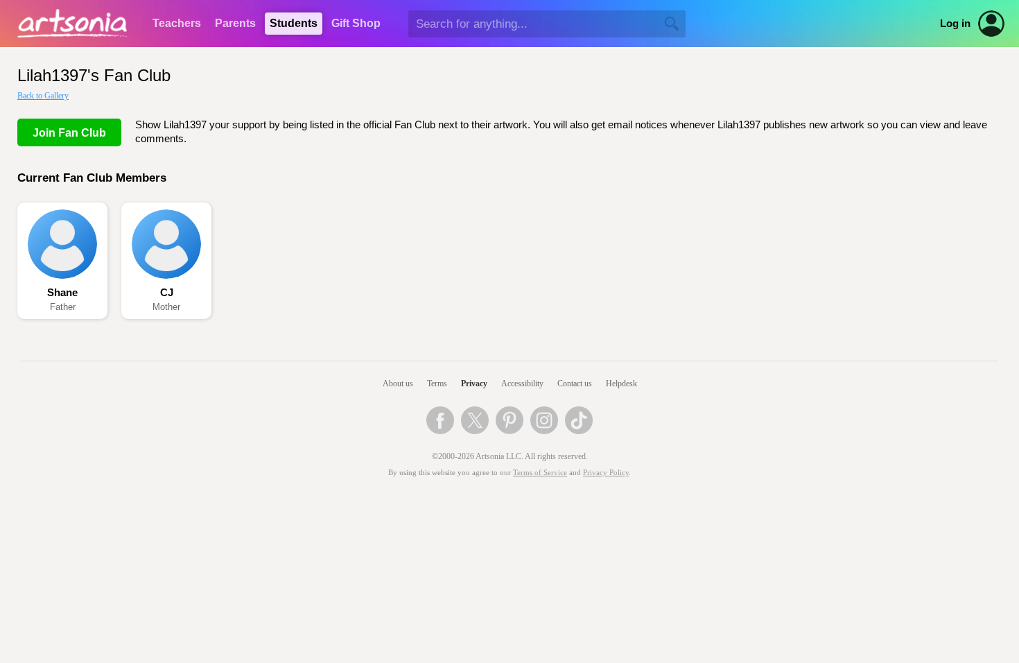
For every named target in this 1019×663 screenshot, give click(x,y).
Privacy (474, 383)
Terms (437, 383)
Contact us (574, 383)
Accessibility (522, 383)
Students (293, 23)
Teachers (177, 23)
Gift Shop (356, 23)
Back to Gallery (43, 96)
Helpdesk (621, 383)
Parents (235, 23)
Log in (955, 23)
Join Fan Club (69, 133)
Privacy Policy (606, 472)
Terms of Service (540, 472)
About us (398, 383)
